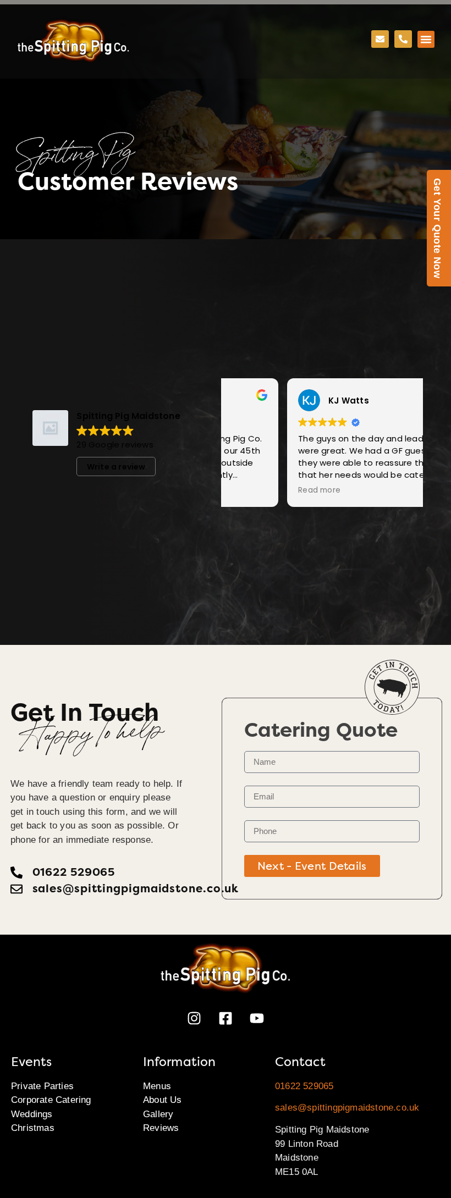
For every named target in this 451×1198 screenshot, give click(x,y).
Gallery (158, 1114)
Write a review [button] (116, 466)
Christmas (32, 1128)
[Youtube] (257, 1018)
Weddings (32, 1114)
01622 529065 (304, 1086)
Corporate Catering (51, 1100)
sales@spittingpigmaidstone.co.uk (347, 1107)
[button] (426, 39)
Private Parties (42, 1086)
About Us (162, 1100)
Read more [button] (258, 490)
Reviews (161, 1128)
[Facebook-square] (225, 1018)
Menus (157, 1086)
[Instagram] (194, 1018)
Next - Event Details (312, 866)
